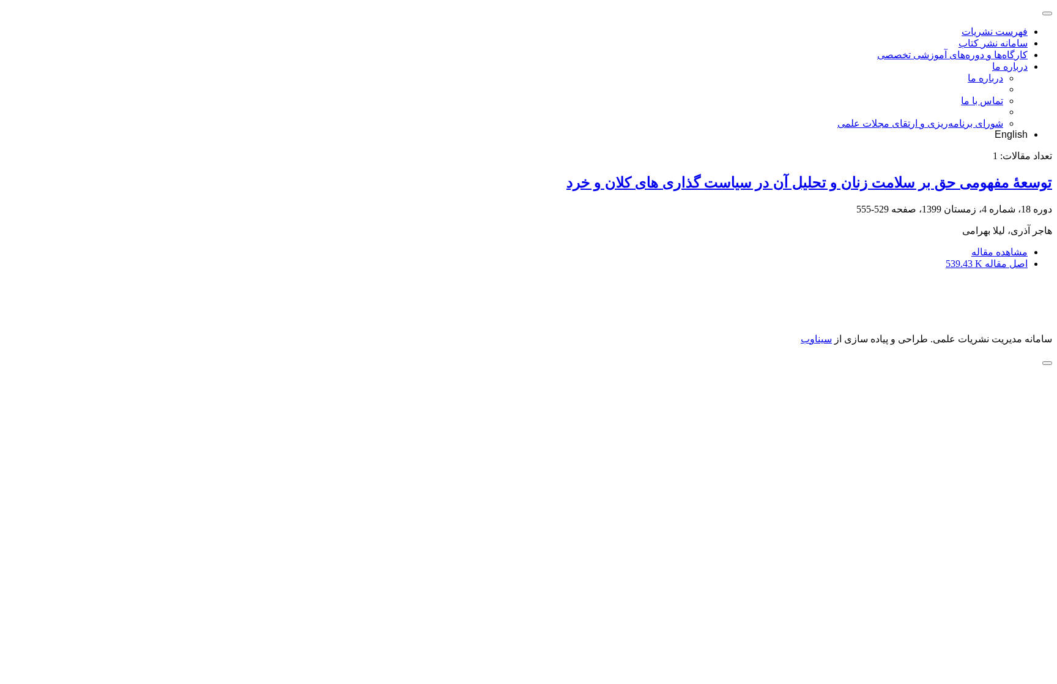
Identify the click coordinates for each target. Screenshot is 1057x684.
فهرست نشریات (995, 31)
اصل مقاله (987, 263)
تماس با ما (982, 101)
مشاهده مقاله (999, 252)
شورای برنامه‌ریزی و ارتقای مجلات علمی (920, 123)
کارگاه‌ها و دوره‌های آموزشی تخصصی (952, 55)
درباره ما (1010, 66)
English (1011, 134)
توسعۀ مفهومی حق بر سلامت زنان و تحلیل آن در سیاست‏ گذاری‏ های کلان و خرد (809, 182)
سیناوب (816, 339)
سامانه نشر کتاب (993, 43)
